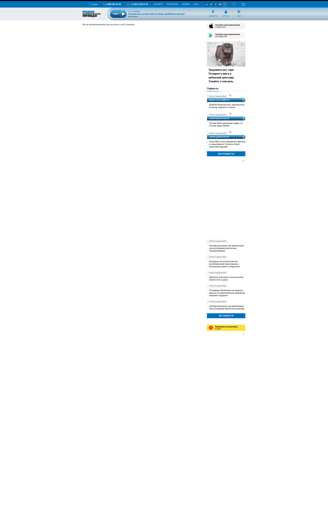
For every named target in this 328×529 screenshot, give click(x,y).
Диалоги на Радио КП (219, 100)
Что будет (136, 11)
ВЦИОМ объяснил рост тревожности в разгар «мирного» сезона (226, 106)
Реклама (185, 4)
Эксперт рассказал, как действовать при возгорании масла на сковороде (226, 307)
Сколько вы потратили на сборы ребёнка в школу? (156, 14)
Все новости (226, 316)
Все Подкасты (226, 154)
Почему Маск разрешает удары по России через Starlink (226, 124)
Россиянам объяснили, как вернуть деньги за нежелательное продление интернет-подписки (227, 293)
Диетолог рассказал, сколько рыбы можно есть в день (226, 278)
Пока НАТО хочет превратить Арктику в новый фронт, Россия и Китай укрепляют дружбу (227, 144)
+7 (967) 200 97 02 (139, 4)
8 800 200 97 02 (113, 4)
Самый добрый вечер (219, 118)
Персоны (226, 16)
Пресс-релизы (172, 4)
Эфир (239, 16)
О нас (196, 4)
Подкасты (213, 16)
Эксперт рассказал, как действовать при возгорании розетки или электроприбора (226, 248)
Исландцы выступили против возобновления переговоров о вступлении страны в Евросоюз (224, 264)
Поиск (234, 4)
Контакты (158, 4)
